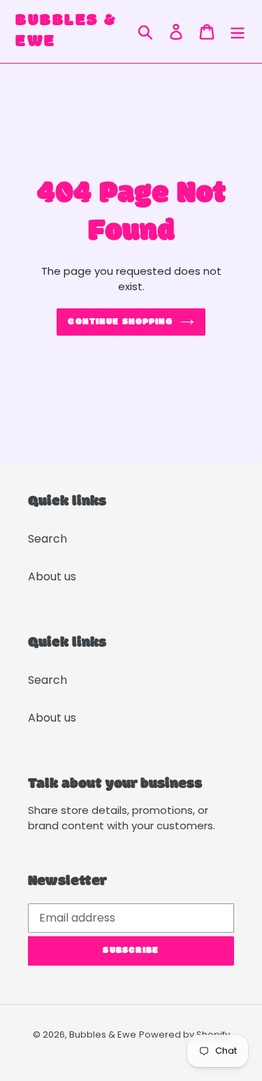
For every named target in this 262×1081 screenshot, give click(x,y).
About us (52, 576)
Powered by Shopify (184, 1034)
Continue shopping (120, 322)
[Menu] (237, 31)
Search (47, 539)
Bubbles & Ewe (66, 31)
